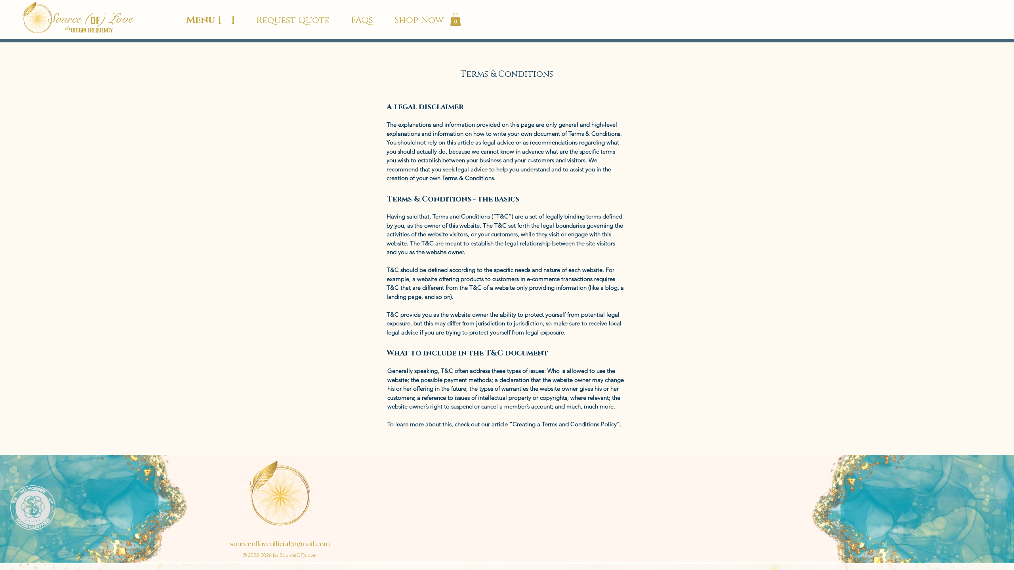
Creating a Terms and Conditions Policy (565, 424)
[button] (455, 19)
